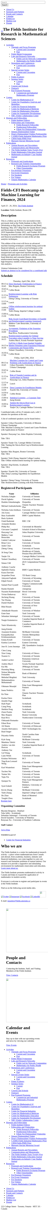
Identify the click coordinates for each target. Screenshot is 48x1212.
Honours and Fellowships (16, 118)
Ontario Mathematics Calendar (23, 180)
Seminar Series (17, 79)
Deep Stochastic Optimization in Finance (25, 284)
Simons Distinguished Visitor (23, 132)
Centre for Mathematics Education (25, 111)
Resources (10, 159)
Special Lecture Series (20, 70)
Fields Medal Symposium (21, 54)
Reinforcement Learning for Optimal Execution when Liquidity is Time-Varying (26, 337)
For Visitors (16, 177)
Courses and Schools (19, 86)
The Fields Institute (25, 206)
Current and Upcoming (25, 49)
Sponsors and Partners (15, 12)
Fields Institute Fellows (20, 120)
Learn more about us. (9, 868)
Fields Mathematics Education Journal (26, 152)
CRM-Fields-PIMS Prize (21, 138)
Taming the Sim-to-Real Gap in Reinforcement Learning (22, 404)
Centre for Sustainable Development (26, 113)
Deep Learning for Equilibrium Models (25, 388)
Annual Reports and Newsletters (24, 145)
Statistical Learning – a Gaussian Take (25, 398)
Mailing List (11, 21)
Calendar (9, 16)
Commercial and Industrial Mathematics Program (27, 94)
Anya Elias (5, 830)
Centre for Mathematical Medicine (25, 109)
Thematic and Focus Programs (23, 47)
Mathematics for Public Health (28, 61)
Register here (6, 801)
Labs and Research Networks (23, 56)
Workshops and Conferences (22, 63)
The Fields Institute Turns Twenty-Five (27, 150)
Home (3, 184)
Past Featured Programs (20, 91)
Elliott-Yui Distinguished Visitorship (31, 129)
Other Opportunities (24, 168)
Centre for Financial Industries (23, 107)
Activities (10, 45)
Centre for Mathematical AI (22, 100)
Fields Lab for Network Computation (31, 59)
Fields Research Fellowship (27, 125)
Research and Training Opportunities (26, 164)
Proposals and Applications (22, 161)
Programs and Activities (17, 184)
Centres (9, 97)
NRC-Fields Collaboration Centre (25, 116)
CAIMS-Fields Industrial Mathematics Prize (29, 136)
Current (19, 81)
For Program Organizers (21, 170)
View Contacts (12, 975)
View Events (11, 1045)
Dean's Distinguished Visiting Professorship (29, 134)
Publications (11, 143)
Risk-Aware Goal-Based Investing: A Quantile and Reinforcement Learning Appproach (27, 320)
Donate (9, 23)
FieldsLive (10, 18)
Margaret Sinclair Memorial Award (25, 141)
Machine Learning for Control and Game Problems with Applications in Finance (26, 361)
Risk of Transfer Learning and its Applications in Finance (23, 376)
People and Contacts (14, 14)
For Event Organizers (20, 173)
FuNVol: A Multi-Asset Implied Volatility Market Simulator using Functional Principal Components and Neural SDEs (26, 345)
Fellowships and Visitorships (22, 122)
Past (18, 52)
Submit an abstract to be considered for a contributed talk (24, 270)
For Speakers (16, 175)
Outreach (15, 88)
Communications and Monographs (25, 148)
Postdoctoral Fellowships (26, 127)
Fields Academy (17, 77)
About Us (10, 9)
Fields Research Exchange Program (30, 166)
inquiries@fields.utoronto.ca (18, 901)
